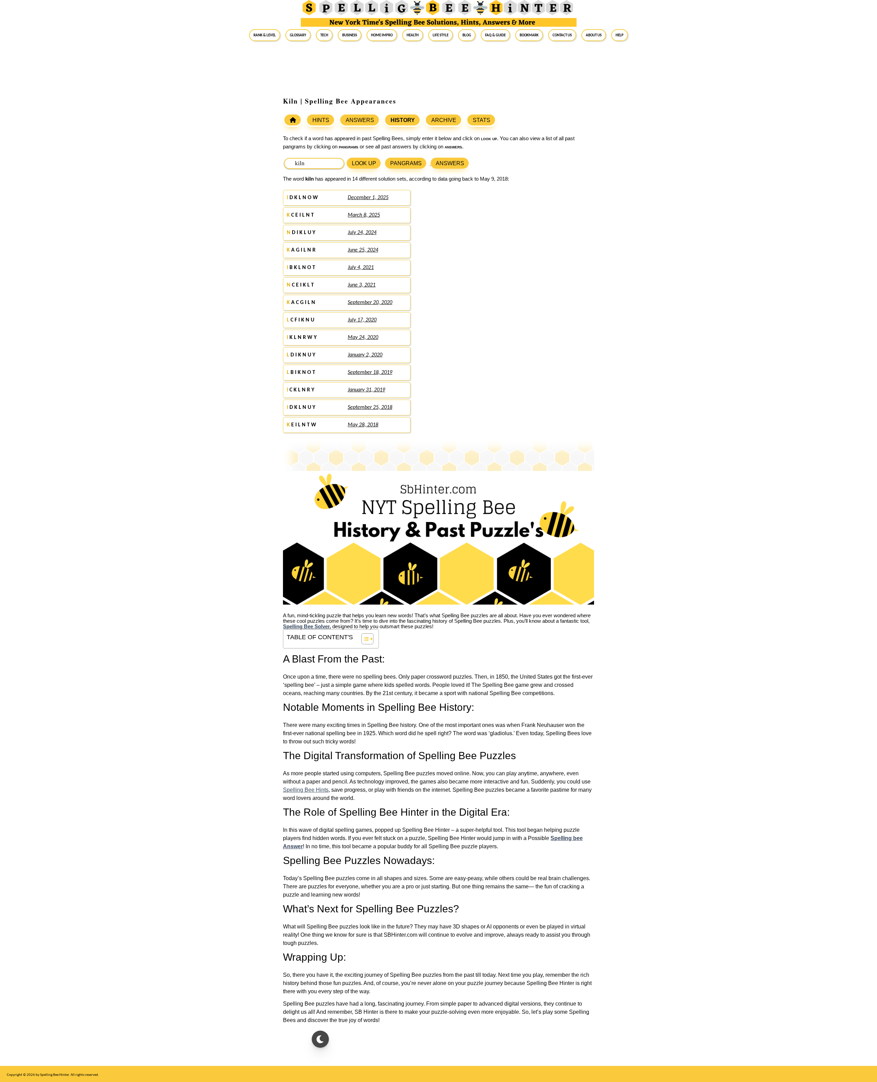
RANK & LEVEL (265, 35)
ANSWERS (360, 120)
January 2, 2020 (365, 355)
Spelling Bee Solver (306, 626)
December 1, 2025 (368, 197)
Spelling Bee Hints (306, 790)
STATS (481, 120)
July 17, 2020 (362, 320)
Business (349, 35)
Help (619, 35)
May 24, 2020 (363, 337)
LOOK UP (364, 163)
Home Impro (382, 35)
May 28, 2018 (363, 425)
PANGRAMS (406, 163)
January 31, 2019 (366, 390)
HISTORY (403, 120)
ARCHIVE (443, 120)
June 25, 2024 (363, 250)
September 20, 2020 (370, 302)
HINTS (320, 120)
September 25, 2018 (370, 407)
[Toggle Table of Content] (364, 639)
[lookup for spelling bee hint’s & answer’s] (292, 120)
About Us (594, 35)
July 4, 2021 (361, 267)
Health (413, 35)
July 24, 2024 (362, 232)
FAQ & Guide (495, 35)
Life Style (440, 35)
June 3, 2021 (361, 285)
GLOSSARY (298, 35)
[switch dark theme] (320, 1039)
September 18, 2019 (370, 372)
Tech (324, 35)
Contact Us (562, 35)
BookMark (529, 35)
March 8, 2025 (364, 215)
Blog (466, 35)
